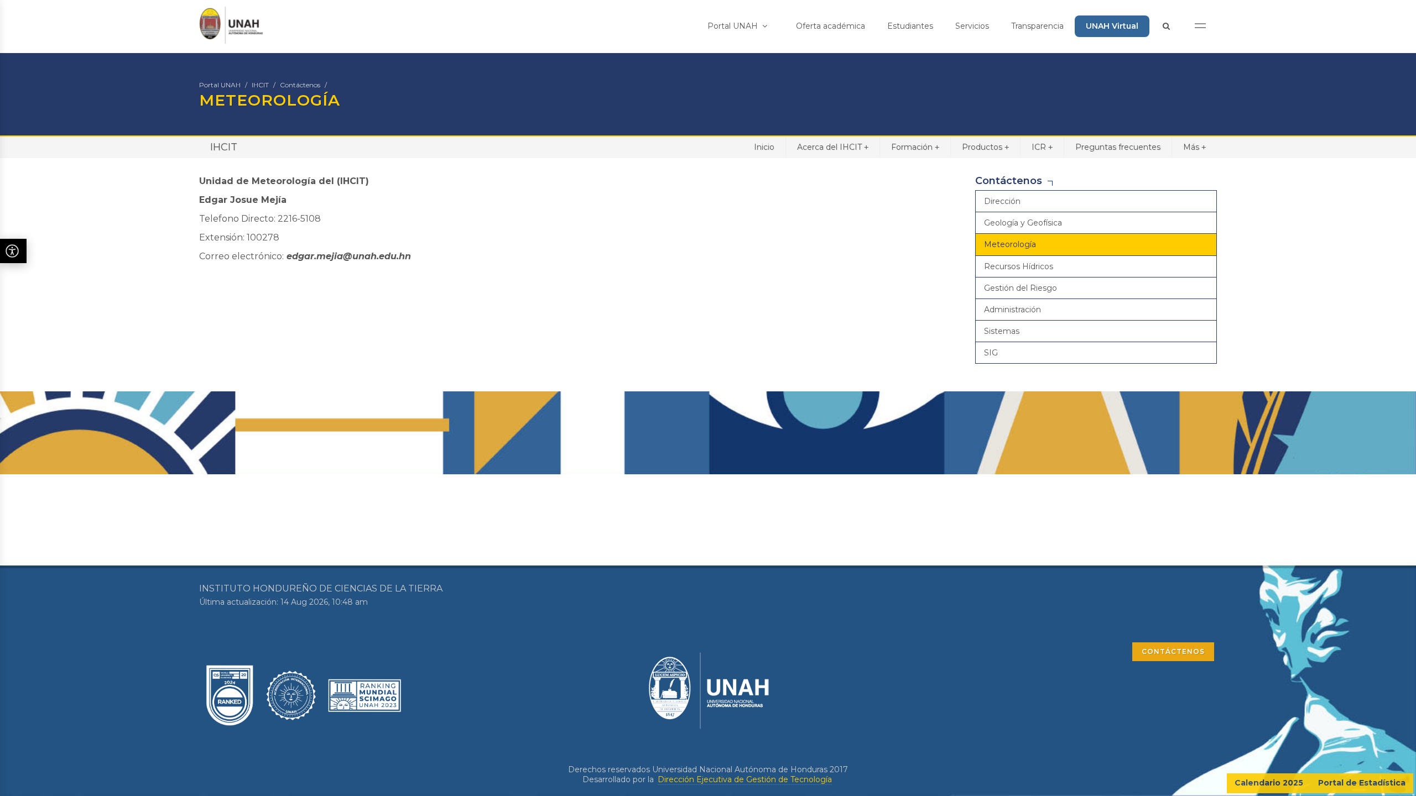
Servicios (972, 26)
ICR (1042, 147)
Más (1194, 147)
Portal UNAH (733, 26)
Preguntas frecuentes (1117, 147)
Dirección (1002, 201)
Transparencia (1037, 26)
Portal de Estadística (1361, 783)
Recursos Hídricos (1018, 266)
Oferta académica (830, 26)
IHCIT (260, 85)
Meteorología (1010, 244)
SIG (991, 353)
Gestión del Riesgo (1020, 288)
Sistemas (1001, 331)
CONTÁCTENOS (1173, 651)
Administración (1012, 310)
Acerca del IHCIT (832, 147)
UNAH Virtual (1112, 26)
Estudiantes (910, 26)
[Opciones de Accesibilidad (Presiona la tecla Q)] (13, 251)
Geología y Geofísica (1023, 223)
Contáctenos (300, 85)
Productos (985, 147)
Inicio (764, 147)
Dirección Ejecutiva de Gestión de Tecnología (745, 779)
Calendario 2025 (1269, 783)
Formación (915, 147)
